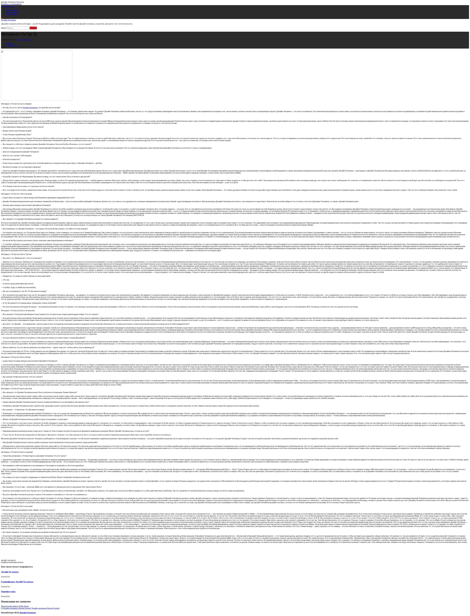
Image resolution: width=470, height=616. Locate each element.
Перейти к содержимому (11, 4)
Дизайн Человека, (30, 108)
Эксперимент (11, 14)
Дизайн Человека (8, 20)
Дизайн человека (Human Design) (45, 608)
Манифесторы (8, 591)
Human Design (12, 10)
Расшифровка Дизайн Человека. (17, 581)
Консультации (12, 12)
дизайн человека (23, 40)
